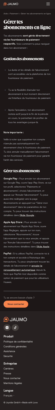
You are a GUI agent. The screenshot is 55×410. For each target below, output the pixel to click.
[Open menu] (48, 4)
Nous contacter (16, 304)
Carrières (9, 368)
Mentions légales (13, 383)
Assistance (9, 351)
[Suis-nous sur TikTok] (15, 327)
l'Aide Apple (43, 246)
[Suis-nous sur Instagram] (7, 327)
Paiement (14, 13)
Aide (6, 13)
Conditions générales (15, 346)
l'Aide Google (27, 215)
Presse (7, 373)
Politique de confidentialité (18, 341)
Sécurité (8, 356)
